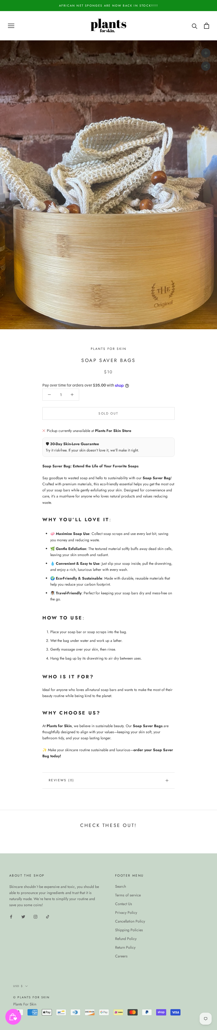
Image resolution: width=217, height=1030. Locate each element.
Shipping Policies (129, 930)
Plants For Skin (24, 1004)
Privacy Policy (126, 912)
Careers (121, 956)
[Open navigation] (11, 25)
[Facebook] (11, 916)
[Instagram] (35, 916)
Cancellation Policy (130, 921)
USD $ (18, 986)
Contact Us (123, 903)
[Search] (194, 26)
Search (120, 886)
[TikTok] (47, 916)
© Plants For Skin (31, 997)
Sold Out (108, 413)
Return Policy (125, 947)
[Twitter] (23, 916)
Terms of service (128, 895)
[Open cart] (206, 26)
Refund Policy (126, 938)
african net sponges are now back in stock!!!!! (108, 5)
